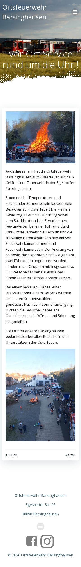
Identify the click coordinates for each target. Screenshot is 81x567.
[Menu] (75, 12)
